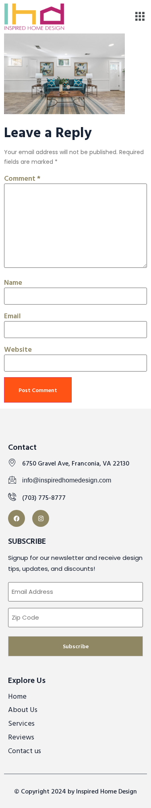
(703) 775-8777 (44, 497)
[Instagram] (40, 518)
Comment (22, 178)
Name (13, 282)
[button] (139, 16)
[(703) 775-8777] (12, 497)
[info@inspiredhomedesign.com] (12, 480)
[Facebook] (16, 518)
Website (18, 349)
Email (12, 315)
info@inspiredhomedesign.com (66, 480)
